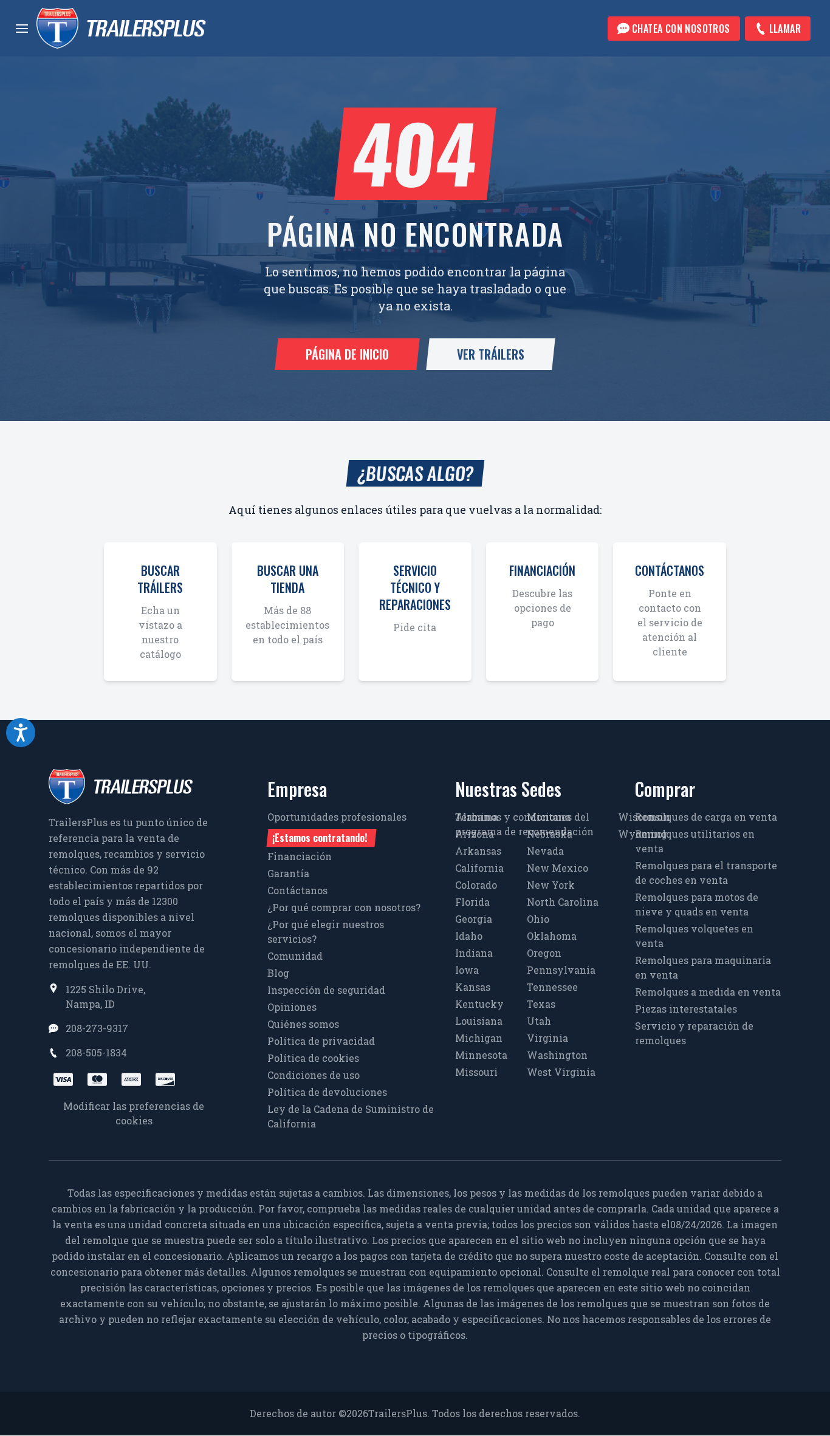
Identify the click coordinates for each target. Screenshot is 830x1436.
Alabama (476, 816)
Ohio (538, 918)
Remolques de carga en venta (706, 816)
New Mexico (557, 867)
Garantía (288, 873)
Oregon (544, 952)
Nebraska (549, 833)
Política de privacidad (321, 1040)
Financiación (299, 856)
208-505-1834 (96, 1052)
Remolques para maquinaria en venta (703, 967)
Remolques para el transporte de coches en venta (706, 872)
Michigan (478, 1037)
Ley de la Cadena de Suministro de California (350, 1116)
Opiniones (292, 1006)
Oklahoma (552, 935)
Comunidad (295, 955)
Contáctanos (297, 890)
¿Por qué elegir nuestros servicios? (325, 931)
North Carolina (562, 901)
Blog (278, 972)
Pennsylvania (561, 969)
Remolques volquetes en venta (694, 935)
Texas (541, 1003)
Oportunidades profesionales (336, 827)
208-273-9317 (97, 1028)
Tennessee (552, 986)
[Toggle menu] (22, 28)
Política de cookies (313, 1057)
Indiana (474, 952)
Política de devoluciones (327, 1092)
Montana (549, 816)
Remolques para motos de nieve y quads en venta (696, 904)
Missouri (476, 1071)
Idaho (468, 935)
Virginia (547, 1037)
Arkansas (478, 850)
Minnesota (481, 1054)
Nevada (545, 850)
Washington (557, 1054)
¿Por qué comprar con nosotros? (343, 907)
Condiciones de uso (313, 1074)
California (479, 867)
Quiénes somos (303, 1023)
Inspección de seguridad (326, 989)
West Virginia (561, 1071)
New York (551, 884)
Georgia (473, 918)
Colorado (476, 884)
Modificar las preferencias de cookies (133, 1113)
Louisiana (478, 1020)
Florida (472, 901)
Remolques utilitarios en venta (695, 841)
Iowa (467, 969)
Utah (539, 1020)
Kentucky (479, 1003)
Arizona (474, 833)
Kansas (472, 986)
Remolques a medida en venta (708, 991)
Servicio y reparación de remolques (694, 1033)
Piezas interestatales (686, 1008)
